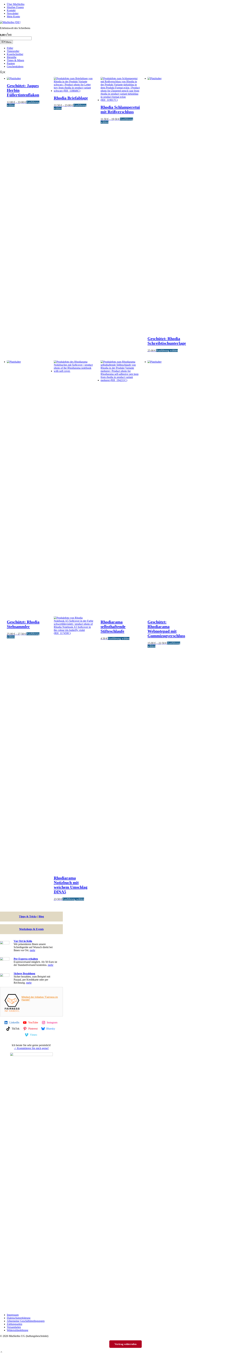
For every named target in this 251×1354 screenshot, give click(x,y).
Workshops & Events (31, 929)
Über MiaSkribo (15, 4)
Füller (10, 48)
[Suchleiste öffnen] (2, 72)
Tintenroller (13, 51)
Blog (41, 916)
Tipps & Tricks (28, 916)
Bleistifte (11, 57)
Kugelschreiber (15, 54)
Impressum (13, 1314)
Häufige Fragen (15, 7)
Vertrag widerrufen (125, 1344)
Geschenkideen (15, 66)
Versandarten (14, 1327)
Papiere (11, 63)
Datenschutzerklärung (18, 1317)
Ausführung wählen (167, 350)
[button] (1, 1352)
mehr (32, 950)
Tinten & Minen (15, 60)
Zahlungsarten (14, 1324)
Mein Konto (13, 16)
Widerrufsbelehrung (17, 1330)
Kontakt (11, 10)
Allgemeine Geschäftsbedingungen (26, 1321)
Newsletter (12, 13)
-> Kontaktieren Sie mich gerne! (31, 1048)
